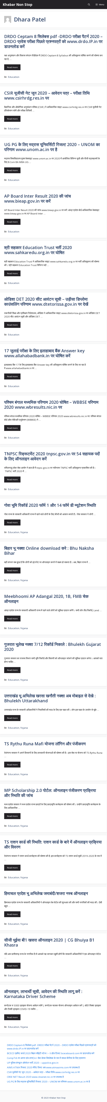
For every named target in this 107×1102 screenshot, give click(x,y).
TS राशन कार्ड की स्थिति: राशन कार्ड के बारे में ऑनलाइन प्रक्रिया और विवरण (53, 844)
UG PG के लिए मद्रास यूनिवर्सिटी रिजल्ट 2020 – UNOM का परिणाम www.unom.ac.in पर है (52, 147)
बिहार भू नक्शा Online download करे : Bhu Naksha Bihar (49, 550)
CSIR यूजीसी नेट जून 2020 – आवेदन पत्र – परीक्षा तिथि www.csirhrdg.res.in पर (47, 95)
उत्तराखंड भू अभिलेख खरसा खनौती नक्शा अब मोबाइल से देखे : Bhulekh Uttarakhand (50, 698)
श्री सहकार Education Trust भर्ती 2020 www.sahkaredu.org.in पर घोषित (38, 250)
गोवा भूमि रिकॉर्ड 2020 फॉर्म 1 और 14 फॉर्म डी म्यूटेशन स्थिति (50, 505)
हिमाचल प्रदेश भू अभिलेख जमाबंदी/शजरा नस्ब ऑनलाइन (46, 893)
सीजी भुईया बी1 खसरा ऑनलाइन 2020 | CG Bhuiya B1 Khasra (49, 942)
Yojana (24, 532)
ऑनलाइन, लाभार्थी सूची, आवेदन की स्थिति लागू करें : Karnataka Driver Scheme (43, 994)
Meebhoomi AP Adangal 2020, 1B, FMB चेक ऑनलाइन (46, 598)
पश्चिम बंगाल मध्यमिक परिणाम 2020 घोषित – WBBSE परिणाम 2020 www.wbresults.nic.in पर (51, 404)
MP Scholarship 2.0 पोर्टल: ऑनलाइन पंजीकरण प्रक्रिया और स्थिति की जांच (50, 792)
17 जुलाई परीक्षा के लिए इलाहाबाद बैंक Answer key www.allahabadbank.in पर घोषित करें (44, 353)
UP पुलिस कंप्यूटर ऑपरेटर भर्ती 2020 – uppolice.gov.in (32, 1062)
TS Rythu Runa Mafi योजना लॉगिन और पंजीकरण (45, 744)
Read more (12, 67)
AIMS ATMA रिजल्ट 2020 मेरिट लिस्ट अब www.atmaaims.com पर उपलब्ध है (43, 1067)
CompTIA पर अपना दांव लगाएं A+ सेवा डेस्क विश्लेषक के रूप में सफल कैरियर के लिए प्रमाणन (46, 1058)
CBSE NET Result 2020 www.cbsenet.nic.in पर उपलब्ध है (35, 1076)
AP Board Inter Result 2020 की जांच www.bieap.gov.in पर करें (37, 198)
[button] (89, 4)
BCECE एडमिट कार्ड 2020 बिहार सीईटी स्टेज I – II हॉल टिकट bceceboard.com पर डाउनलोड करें (50, 1053)
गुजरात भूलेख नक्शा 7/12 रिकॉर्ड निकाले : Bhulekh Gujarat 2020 (52, 646)
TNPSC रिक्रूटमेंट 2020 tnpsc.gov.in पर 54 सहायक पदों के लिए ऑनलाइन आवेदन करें (52, 456)
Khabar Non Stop (17, 4)
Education (13, 76)
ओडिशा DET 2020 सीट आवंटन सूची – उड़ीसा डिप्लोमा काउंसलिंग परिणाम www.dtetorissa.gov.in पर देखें (46, 301)
